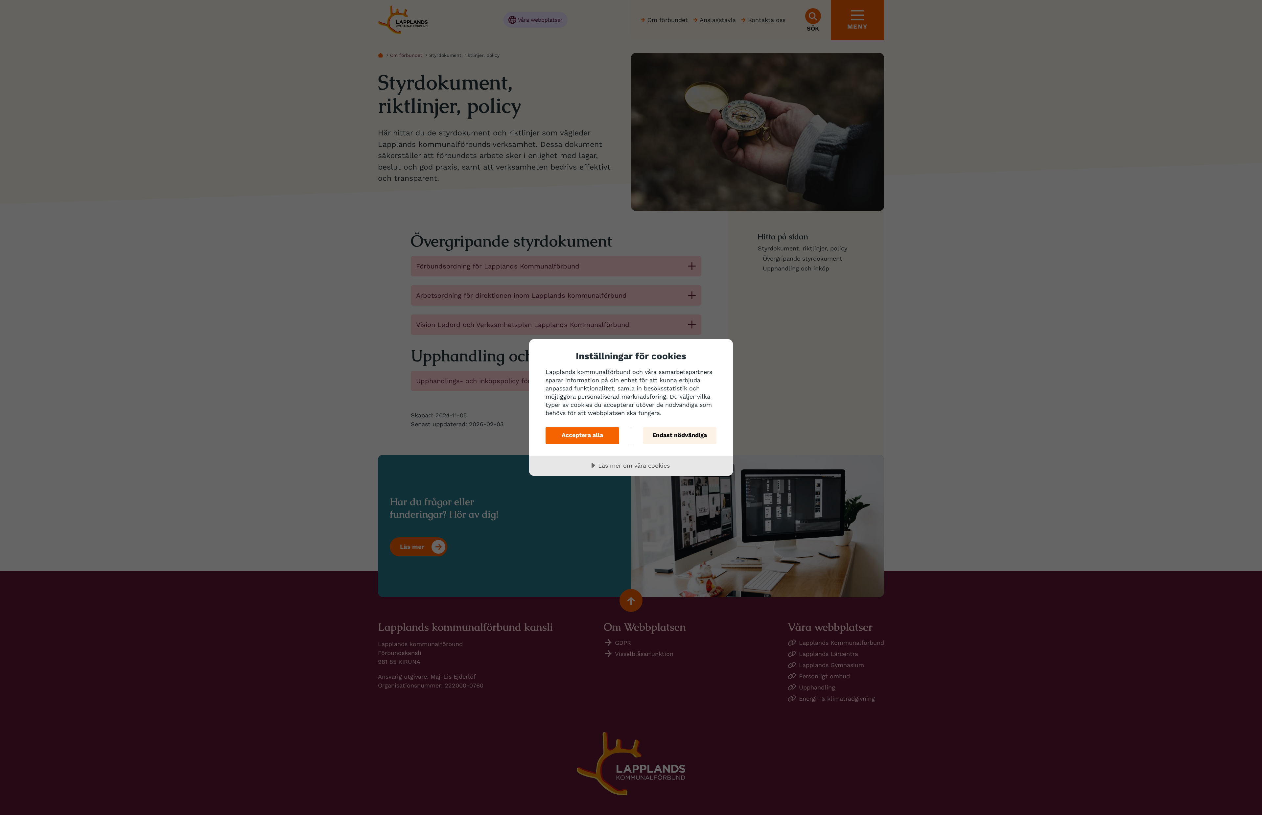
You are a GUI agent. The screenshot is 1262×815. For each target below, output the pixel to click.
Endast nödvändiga (679, 434)
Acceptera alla (582, 434)
